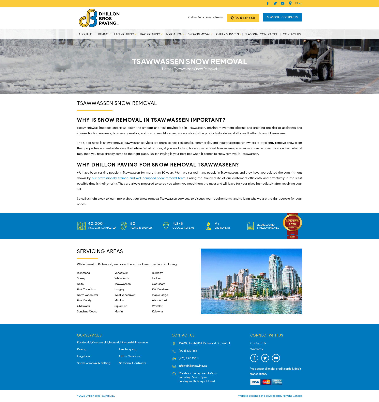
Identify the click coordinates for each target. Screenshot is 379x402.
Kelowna (157, 311)
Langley (119, 289)
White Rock (121, 278)
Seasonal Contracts (282, 17)
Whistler (157, 306)
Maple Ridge (160, 295)
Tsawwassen (122, 284)
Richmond (83, 273)
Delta (80, 284)
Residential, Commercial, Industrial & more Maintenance (112, 342)
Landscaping (124, 34)
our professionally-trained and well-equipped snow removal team (138, 178)
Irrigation (174, 34)
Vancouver (121, 273)
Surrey (81, 278)
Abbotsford (159, 300)
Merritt (118, 311)
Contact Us (292, 34)
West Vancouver (124, 295)
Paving (81, 349)
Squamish (120, 306)
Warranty (256, 349)
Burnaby (157, 273)
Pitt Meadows (160, 289)
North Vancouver (87, 295)
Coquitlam (158, 284)
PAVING (103, 34)
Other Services (227, 34)
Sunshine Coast (87, 311)
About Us (85, 34)
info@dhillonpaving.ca (193, 365)
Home (166, 69)
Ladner (156, 278)
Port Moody (84, 300)
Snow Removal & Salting (93, 363)
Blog (298, 3)
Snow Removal (199, 34)
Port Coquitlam (86, 289)
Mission (119, 300)
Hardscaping (150, 34)
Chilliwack (83, 306)
